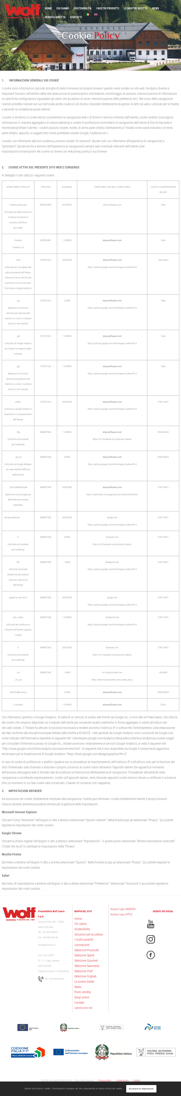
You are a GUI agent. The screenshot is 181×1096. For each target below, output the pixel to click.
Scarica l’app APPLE (121, 914)
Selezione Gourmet (86, 960)
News (77, 987)
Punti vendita (82, 992)
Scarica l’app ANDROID (123, 909)
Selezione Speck (84, 955)
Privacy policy (104, 1080)
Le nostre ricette (84, 981)
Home (78, 918)
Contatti (79, 1002)
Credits (136, 1080)
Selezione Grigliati (85, 976)
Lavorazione (81, 945)
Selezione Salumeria (86, 966)
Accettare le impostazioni (141, 1089)
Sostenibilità (82, 929)
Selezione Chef (83, 971)
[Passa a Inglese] (96, 14)
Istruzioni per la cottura (88, 934)
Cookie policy (122, 1080)
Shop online (81, 997)
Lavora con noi (83, 1008)
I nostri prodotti (83, 939)
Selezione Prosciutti (86, 950)
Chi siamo (80, 924)
